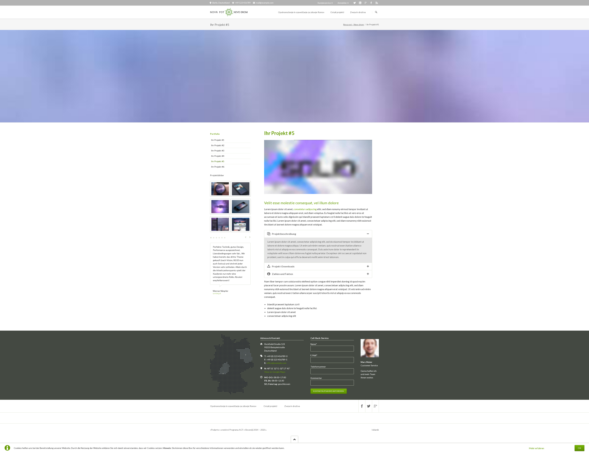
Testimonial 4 (219, 237)
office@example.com (276, 363)
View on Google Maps (274, 372)
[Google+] (365, 3)
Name (315, 344)
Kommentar (316, 378)
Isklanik (375, 429)
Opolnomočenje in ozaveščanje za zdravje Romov (233, 406)
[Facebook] (371, 3)
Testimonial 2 (213, 237)
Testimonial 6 (224, 237)
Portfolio (215, 134)
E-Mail (315, 355)
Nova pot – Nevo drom (353, 24)
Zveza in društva (292, 406)
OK (579, 448)
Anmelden (342, 3)
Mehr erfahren (536, 448)
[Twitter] (354, 3)
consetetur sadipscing (305, 209)
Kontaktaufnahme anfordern (328, 391)
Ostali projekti (270, 406)
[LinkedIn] (360, 3)
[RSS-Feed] (376, 3)
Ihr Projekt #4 (217, 156)
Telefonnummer (318, 366)
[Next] (365, 167)
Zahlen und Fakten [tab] (282, 273)
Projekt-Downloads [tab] (283, 266)
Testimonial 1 (211, 237)
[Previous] (270, 167)
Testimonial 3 (216, 237)
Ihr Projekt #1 (217, 140)
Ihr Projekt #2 (217, 145)
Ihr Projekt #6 (217, 166)
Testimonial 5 (222, 237)
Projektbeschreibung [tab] (284, 233)
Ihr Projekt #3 (217, 150)
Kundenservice (324, 3)
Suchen (376, 12)
